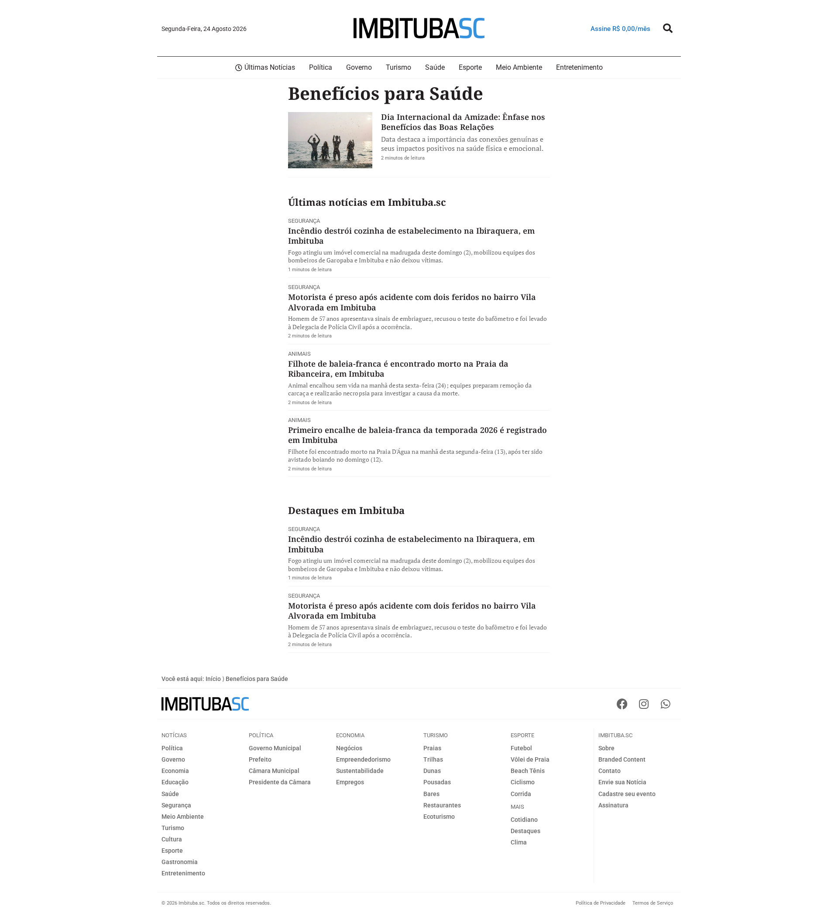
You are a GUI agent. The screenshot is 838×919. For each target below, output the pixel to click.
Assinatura (613, 805)
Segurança (304, 221)
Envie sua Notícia (622, 782)
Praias (432, 748)
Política (172, 748)
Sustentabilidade (360, 770)
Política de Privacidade (600, 903)
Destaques (525, 830)
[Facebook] (622, 704)
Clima (519, 842)
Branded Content (622, 759)
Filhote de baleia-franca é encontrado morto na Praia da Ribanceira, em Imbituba (398, 368)
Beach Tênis (528, 770)
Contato (609, 770)
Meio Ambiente (182, 816)
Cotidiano (524, 819)
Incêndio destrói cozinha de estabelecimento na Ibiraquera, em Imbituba (411, 235)
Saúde (170, 793)
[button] (668, 28)
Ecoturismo (439, 816)
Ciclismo (523, 782)
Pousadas (437, 782)
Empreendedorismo (363, 759)
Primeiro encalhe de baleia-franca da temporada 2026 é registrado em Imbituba (417, 435)
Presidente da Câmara (280, 782)
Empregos (350, 782)
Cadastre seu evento (627, 793)
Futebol (521, 748)
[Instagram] (644, 704)
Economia (175, 770)
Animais (299, 354)
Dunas (432, 770)
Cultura (171, 839)
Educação (175, 782)
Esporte (172, 850)
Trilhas (433, 759)
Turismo (172, 827)
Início (213, 678)
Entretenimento (183, 873)
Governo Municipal (275, 748)
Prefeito (260, 759)
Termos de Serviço (652, 903)
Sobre (606, 748)
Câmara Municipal (274, 770)
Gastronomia (179, 861)
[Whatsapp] (666, 704)
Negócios (349, 748)
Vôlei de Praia (530, 759)
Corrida (521, 793)
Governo (173, 759)
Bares (431, 793)
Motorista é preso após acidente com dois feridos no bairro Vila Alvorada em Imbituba (412, 302)
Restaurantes (442, 805)
